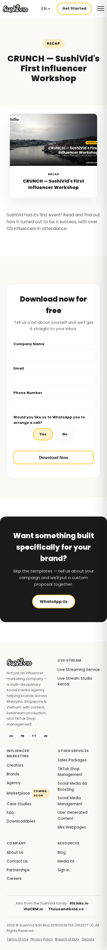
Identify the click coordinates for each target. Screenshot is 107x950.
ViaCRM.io (33, 909)
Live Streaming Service (79, 669)
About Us (15, 852)
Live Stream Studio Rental (75, 681)
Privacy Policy (41, 939)
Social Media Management (70, 801)
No (64, 434)
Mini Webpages (72, 827)
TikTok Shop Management (70, 772)
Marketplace (27, 793)
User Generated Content (73, 815)
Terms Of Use (17, 939)
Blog (62, 852)
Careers (14, 878)
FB (22, 736)
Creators (15, 765)
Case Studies (19, 804)
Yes (43, 434)
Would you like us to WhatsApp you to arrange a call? (49, 420)
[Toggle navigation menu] (100, 8)
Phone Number (27, 392)
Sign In (63, 870)
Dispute (88, 939)
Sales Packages (72, 760)
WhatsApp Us (53, 601)
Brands (13, 774)
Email (18, 368)
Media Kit (66, 861)
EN (44, 8)
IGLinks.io (79, 903)
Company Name (28, 344)
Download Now (53, 457)
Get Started (74, 8)
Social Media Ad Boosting (72, 786)
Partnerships (18, 870)
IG (11, 736)
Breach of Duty (67, 939)
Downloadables (21, 821)
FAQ (10, 812)
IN (45, 736)
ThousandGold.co (66, 909)
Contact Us (17, 861)
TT (34, 736)
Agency (14, 782)
